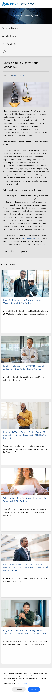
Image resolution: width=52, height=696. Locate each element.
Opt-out (19, 689)
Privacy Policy (22, 683)
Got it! (33, 689)
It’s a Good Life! (9, 44)
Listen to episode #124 (29, 238)
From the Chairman (11, 28)
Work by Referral (10, 36)
